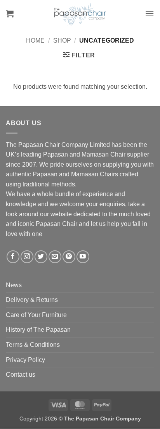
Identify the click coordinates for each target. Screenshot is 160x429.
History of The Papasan (38, 329)
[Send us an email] (55, 256)
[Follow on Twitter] (41, 256)
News (14, 285)
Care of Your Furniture (36, 315)
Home (35, 40)
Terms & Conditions (33, 344)
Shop (62, 40)
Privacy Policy (25, 360)
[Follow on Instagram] (27, 256)
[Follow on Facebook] (13, 256)
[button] (10, 13)
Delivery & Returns (32, 299)
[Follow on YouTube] (83, 256)
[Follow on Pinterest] (69, 256)
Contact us (20, 374)
